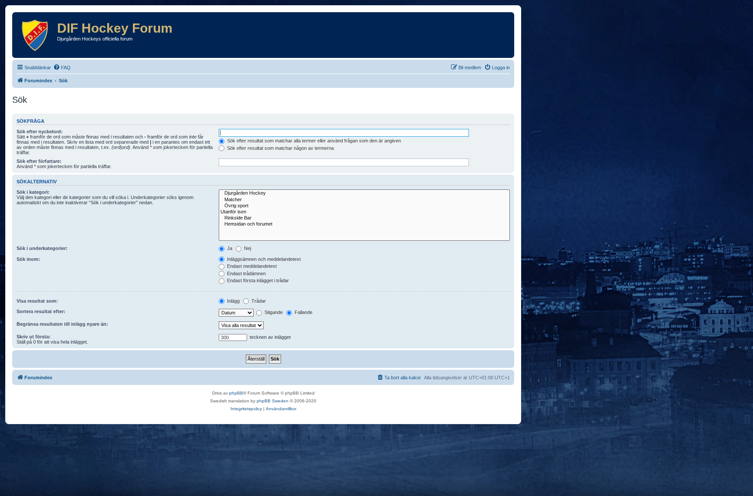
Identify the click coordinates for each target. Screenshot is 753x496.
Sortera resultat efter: (41, 311)
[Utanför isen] (364, 212)
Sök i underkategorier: (42, 248)
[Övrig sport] (364, 206)
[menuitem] (62, 67)
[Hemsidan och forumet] (364, 224)
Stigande (273, 312)
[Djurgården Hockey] (364, 193)
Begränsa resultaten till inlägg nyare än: (62, 324)
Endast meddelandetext (251, 266)
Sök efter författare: (39, 161)
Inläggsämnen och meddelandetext (263, 259)
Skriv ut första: (34, 336)
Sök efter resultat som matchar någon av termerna (280, 148)
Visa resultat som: (37, 301)
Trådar (258, 301)
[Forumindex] (35, 35)
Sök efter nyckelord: (40, 131)
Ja (229, 248)
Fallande (302, 312)
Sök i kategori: (33, 192)
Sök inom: (28, 259)
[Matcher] (364, 200)
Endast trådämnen (246, 273)
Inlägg (233, 301)
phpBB (236, 393)
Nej (247, 248)
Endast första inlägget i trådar (257, 280)
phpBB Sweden (272, 400)
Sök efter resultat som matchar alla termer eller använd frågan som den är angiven (313, 140)
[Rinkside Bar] (364, 218)
